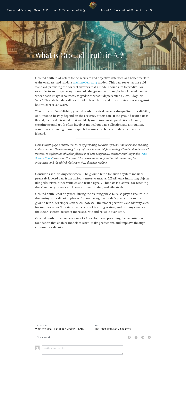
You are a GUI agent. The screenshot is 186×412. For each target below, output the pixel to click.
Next (97, 325)
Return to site (44, 337)
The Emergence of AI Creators (112, 329)
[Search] (151, 10)
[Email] (149, 337)
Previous (42, 325)
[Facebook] (129, 337)
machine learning (85, 82)
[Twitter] (136, 337)
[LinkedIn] (142, 337)
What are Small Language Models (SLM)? (59, 329)
